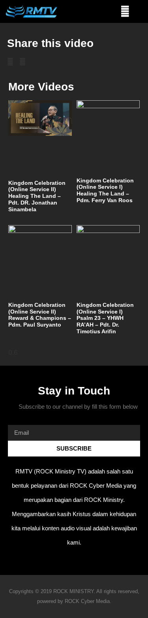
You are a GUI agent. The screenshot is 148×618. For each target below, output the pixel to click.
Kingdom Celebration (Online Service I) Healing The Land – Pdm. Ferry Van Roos (105, 190)
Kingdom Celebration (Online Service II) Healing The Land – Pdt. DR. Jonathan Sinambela (37, 196)
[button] (125, 11)
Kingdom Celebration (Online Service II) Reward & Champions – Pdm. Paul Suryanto (39, 315)
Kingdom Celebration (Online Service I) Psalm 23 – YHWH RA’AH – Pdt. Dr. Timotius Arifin (105, 318)
